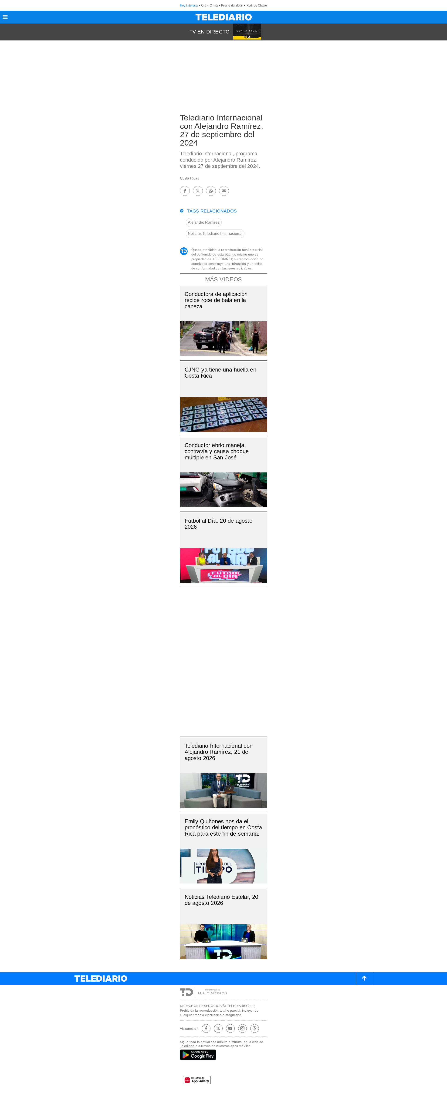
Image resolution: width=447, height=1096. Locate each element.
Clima (214, 5)
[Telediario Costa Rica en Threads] (254, 1028)
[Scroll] (364, 979)
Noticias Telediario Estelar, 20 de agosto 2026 (221, 900)
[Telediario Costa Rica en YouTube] (230, 1028)
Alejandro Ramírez (204, 222)
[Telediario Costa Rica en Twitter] (218, 1028)
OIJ (203, 5)
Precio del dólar (232, 5)
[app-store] (223, 1069)
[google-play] (223, 1055)
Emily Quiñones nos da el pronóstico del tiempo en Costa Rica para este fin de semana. (223, 827)
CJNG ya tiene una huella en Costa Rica (220, 372)
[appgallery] (223, 1081)
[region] (223, 660)
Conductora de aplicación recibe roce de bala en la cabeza (216, 300)
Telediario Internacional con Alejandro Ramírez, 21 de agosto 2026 (219, 752)
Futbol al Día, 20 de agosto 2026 (218, 524)
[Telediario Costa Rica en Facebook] (206, 1028)
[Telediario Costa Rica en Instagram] (242, 1028)
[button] (5, 18)
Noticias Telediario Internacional (215, 234)
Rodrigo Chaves (258, 5)
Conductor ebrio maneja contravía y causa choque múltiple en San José (217, 451)
